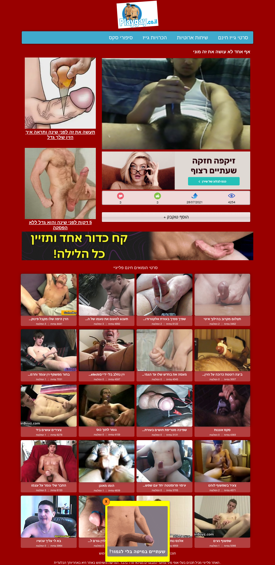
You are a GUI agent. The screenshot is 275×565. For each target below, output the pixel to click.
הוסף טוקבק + (176, 217)
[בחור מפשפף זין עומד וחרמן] (49, 350)
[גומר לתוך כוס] (107, 405)
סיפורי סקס (121, 37)
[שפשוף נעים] (222, 517)
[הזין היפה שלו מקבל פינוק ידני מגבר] (49, 295)
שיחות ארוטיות (192, 37)
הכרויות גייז (155, 37)
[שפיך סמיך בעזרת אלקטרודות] (164, 295)
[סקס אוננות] (222, 406)
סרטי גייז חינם (233, 37)
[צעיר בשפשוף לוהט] (222, 461)
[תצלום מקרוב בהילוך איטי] (222, 295)
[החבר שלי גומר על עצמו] (49, 461)
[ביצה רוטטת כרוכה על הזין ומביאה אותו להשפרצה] (222, 350)
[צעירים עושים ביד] (49, 406)
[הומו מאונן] (107, 461)
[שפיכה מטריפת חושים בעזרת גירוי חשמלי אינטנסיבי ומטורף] (164, 406)
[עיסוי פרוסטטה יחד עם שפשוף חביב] (164, 461)
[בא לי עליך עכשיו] (49, 517)
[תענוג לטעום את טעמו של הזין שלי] (107, 295)
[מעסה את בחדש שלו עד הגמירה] (164, 350)
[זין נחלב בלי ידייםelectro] (107, 350)
